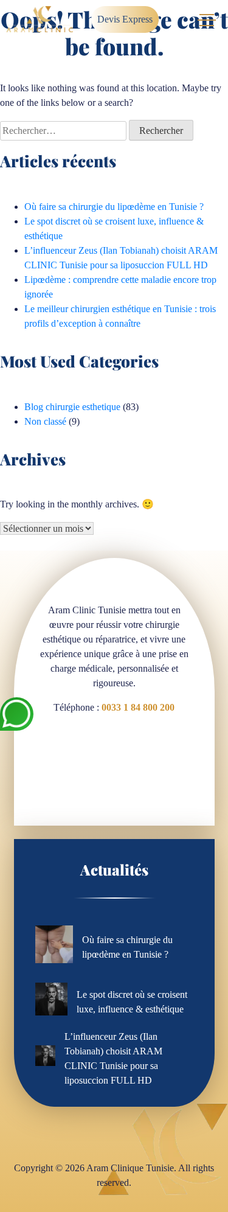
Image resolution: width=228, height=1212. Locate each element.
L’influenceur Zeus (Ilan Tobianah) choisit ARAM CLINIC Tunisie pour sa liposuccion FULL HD (113, 1058)
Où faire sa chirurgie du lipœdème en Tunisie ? (114, 206)
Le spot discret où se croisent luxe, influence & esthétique (132, 1001)
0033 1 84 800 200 (138, 707)
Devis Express (125, 19)
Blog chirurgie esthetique (72, 407)
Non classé (45, 421)
